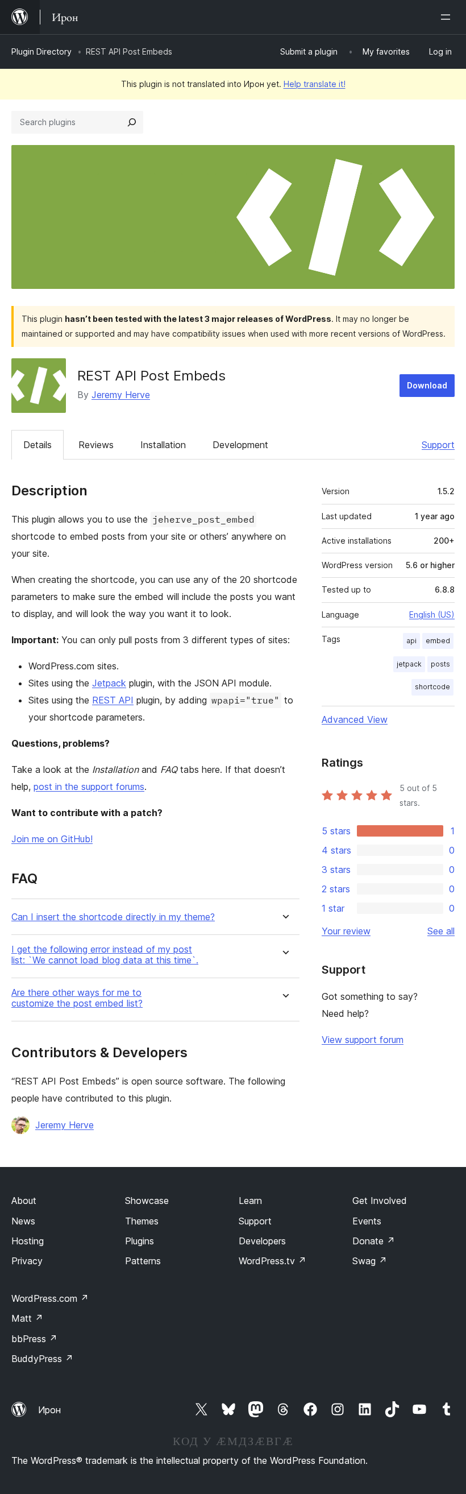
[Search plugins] (131, 122)
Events (366, 1221)
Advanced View (355, 719)
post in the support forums (89, 786)
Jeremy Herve (120, 394)
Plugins (139, 1241)
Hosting (27, 1241)
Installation (163, 444)
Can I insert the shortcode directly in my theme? (113, 917)
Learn (250, 1200)
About (23, 1200)
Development (240, 444)
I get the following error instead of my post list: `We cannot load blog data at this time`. (104, 955)
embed (438, 640)
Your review (346, 931)
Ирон (49, 1410)
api (411, 640)
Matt (27, 1318)
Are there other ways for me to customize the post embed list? (77, 998)
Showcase (147, 1200)
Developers (262, 1241)
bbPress (34, 1338)
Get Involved (379, 1200)
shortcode (432, 686)
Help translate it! (315, 84)
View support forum (362, 1039)
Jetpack (109, 683)
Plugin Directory (41, 51)
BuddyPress (42, 1358)
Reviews (96, 444)
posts (440, 664)
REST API (113, 700)
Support (438, 444)
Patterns (143, 1261)
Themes (142, 1221)
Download (427, 385)
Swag (369, 1261)
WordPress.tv (272, 1261)
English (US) (432, 614)
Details (37, 444)
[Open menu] (448, 17)
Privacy (27, 1261)
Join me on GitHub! (52, 839)
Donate (373, 1241)
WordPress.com (50, 1298)
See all (441, 931)
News (23, 1221)
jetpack (409, 664)
